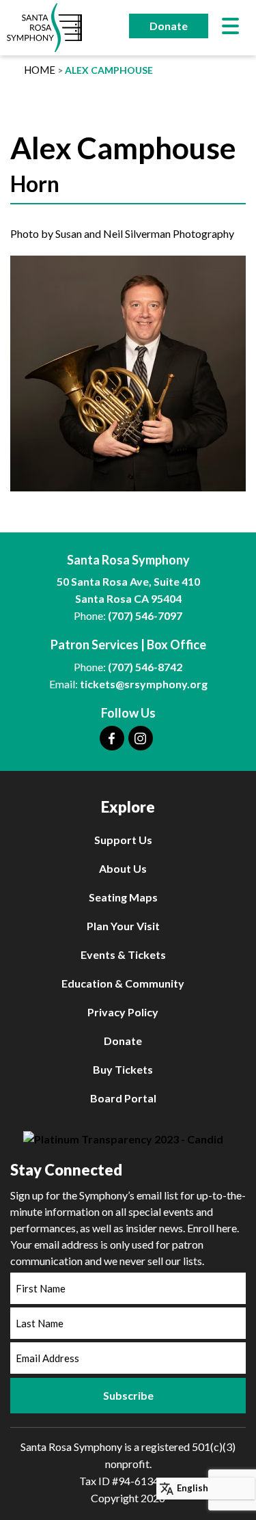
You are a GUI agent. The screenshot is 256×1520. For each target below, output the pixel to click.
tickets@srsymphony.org (144, 683)
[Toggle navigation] (230, 27)
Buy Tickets (123, 1069)
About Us (123, 868)
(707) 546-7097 (145, 615)
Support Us (123, 839)
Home (39, 70)
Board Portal (123, 1097)
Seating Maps (123, 897)
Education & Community (122, 983)
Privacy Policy (122, 1011)
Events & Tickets (123, 954)
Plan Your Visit (123, 925)
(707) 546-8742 (145, 666)
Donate (169, 25)
